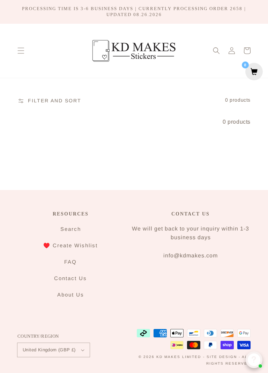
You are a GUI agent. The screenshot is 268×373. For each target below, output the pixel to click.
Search (70, 229)
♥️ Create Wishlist (70, 245)
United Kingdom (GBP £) (49, 349)
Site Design (222, 357)
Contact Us (70, 278)
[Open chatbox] (254, 359)
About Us (70, 295)
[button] (21, 50)
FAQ (70, 262)
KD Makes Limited (178, 357)
